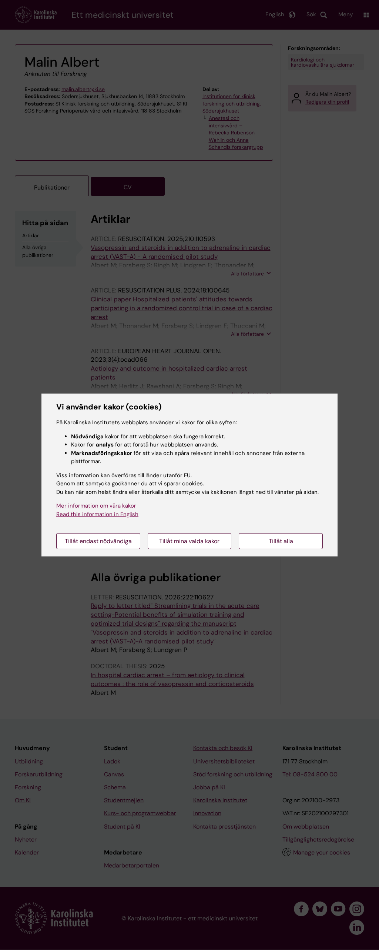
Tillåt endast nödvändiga (98, 541)
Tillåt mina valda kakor (189, 541)
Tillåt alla (281, 541)
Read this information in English (97, 514)
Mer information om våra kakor (96, 505)
